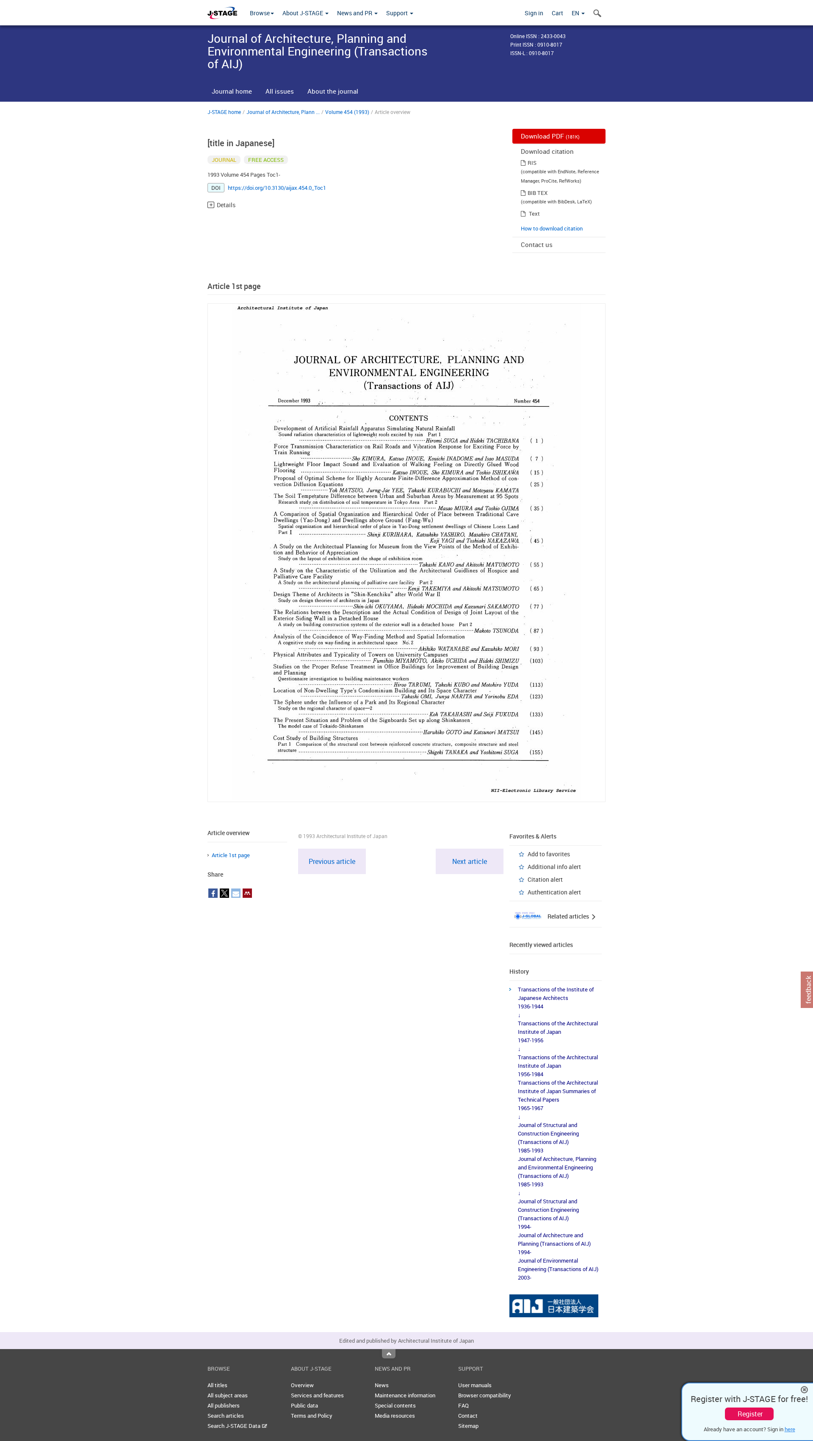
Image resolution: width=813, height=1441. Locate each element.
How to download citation (552, 228)
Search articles (225, 1415)
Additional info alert (554, 867)
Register (750, 1414)
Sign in (534, 13)
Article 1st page (231, 855)
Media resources (395, 1415)
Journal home (232, 91)
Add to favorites (549, 854)
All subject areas (227, 1395)
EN (576, 13)
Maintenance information (405, 1395)
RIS (532, 163)
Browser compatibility (484, 1395)
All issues (279, 91)
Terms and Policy (311, 1415)
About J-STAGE (303, 13)
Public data (304, 1405)
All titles (217, 1385)
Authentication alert (554, 892)
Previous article (332, 861)
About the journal (332, 91)
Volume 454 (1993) (347, 111)
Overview (302, 1385)
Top (388, 1353)
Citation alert (545, 879)
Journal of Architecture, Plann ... (283, 111)
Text (534, 213)
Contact (468, 1415)
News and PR (355, 13)
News (382, 1385)
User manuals (475, 1385)
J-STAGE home (224, 111)
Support (397, 13)
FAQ (463, 1405)
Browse (260, 13)
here (790, 1429)
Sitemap (468, 1426)
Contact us (537, 244)
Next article (469, 861)
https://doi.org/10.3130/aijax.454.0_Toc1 (277, 188)
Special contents (395, 1405)
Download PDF (550, 136)
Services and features (317, 1395)
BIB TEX (538, 193)
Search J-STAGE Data (234, 1426)
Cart (557, 13)
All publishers (223, 1405)
